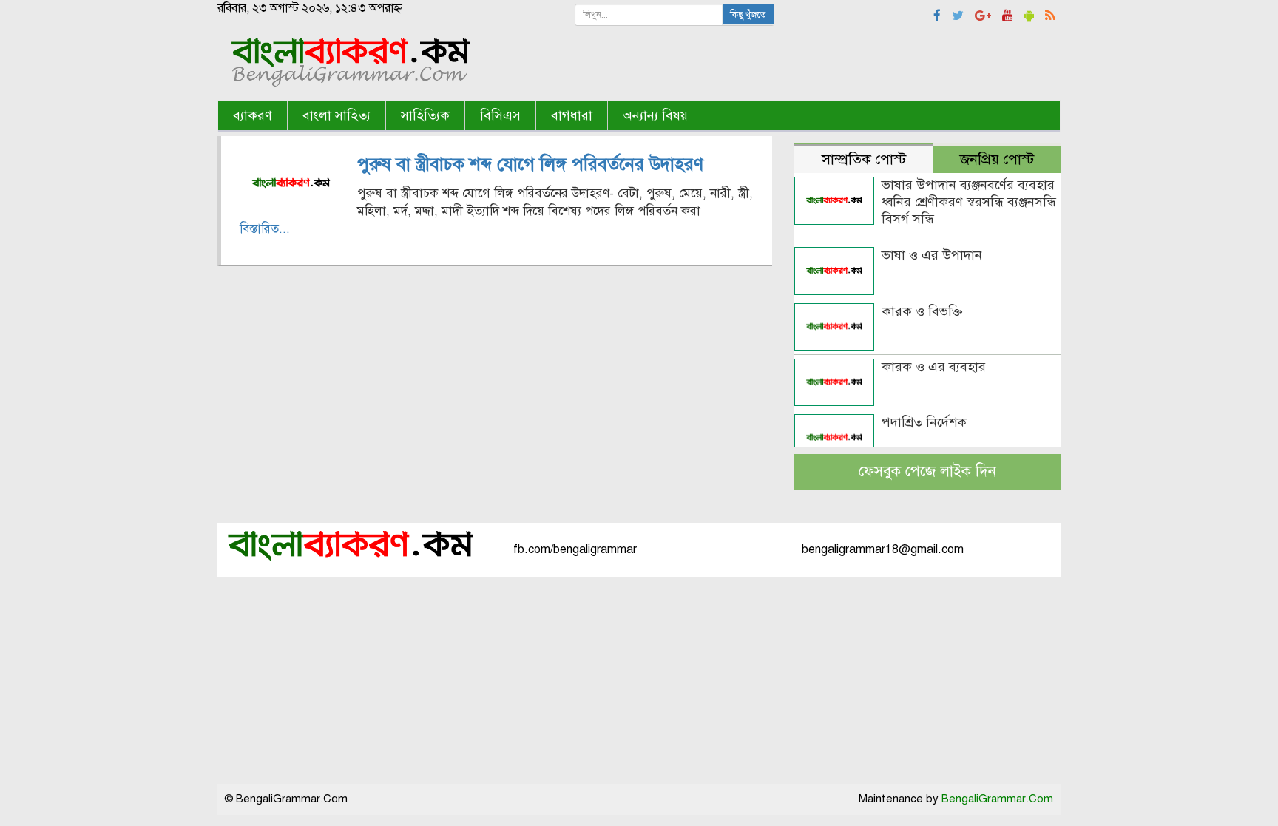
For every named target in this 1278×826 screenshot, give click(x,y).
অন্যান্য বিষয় (655, 115)
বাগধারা (571, 115)
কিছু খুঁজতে (748, 15)
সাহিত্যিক (425, 115)
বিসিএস (500, 115)
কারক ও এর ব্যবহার (934, 367)
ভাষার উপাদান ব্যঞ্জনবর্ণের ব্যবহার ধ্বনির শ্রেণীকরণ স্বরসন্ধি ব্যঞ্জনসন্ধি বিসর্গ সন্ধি (969, 202)
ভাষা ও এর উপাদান (932, 255)
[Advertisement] (639, 680)
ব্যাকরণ (252, 115)
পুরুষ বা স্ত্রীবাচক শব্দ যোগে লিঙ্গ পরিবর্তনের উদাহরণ (530, 164)
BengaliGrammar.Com (997, 798)
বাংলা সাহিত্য (336, 115)
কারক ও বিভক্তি (922, 311)
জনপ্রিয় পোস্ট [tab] (997, 159)
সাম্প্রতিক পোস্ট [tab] (864, 159)
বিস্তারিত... (265, 229)
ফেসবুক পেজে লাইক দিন (927, 471)
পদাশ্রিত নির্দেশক (924, 422)
